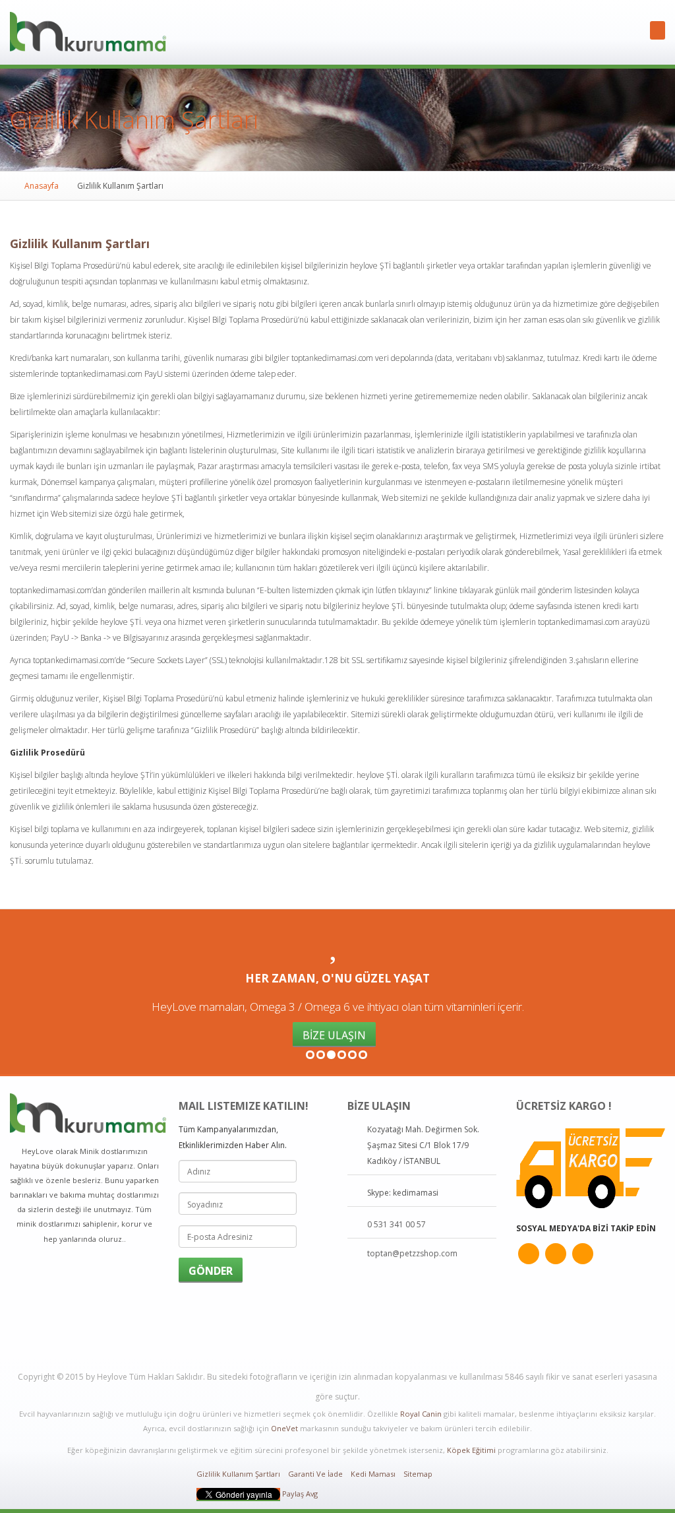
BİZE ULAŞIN (334, 1035)
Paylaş (293, 1493)
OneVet (284, 1428)
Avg (312, 1493)
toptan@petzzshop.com (412, 1253)
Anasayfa (41, 185)
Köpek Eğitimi (471, 1450)
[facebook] (555, 1253)
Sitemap (417, 1474)
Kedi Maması (373, 1474)
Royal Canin (421, 1414)
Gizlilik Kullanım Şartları (238, 1474)
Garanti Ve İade (315, 1474)
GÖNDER (211, 1271)
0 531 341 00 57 (396, 1224)
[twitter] (528, 1253)
